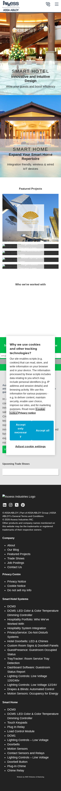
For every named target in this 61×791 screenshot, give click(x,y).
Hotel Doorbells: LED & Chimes (27, 641)
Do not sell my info (19, 590)
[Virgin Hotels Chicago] (30, 246)
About (11, 545)
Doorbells (13, 744)
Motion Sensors (17, 748)
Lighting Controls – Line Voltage (28, 757)
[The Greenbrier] (30, 253)
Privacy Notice (16, 581)
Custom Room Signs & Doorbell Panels (32, 645)
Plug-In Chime (16, 766)
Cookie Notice (16, 585)
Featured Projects (18, 554)
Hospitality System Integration (26, 628)
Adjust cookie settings (30, 446)
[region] (30, 395)
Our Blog (13, 549)
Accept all (42, 430)
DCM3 (11, 606)
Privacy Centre (11, 574)
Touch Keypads (17, 722)
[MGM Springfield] (30, 260)
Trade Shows (15, 558)
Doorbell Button (17, 761)
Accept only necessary (20, 430)
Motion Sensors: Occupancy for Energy (32, 693)
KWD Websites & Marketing (34, 777)
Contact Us (14, 567)
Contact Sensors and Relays (25, 753)
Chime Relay (15, 770)
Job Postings (15, 562)
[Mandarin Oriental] (30, 217)
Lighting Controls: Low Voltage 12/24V (32, 684)
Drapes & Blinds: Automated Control (30, 689)
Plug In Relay (16, 727)
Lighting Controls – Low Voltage (27, 740)
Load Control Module (20, 731)
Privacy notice (27, 413)
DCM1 (11, 735)
